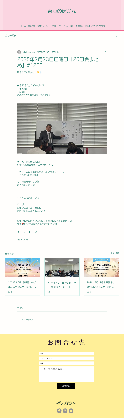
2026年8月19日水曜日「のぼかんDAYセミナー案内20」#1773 (100, 285)
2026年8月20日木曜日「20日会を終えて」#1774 (61, 284)
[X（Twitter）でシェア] (24, 232)
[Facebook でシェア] (18, 232)
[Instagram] (65, 410)
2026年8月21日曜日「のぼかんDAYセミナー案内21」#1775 (22, 285)
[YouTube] (71, 410)
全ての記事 (10, 35)
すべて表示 (114, 253)
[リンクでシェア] (36, 232)
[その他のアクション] (105, 52)
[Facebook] (59, 410)
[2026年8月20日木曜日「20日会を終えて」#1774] (62, 267)
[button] (116, 36)
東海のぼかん (61, 10)
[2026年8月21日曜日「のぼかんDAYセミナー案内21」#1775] (22, 267)
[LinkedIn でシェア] (30, 232)
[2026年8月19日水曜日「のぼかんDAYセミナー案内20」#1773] (101, 267)
